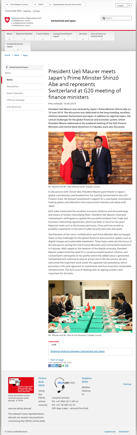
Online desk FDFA (42, 382)
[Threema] (60, 365)
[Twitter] (53, 365)
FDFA (40, 4)
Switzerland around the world (67, 4)
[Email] (66, 365)
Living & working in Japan (62, 34)
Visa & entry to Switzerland (98, 34)
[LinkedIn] (57, 365)
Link (52, 344)
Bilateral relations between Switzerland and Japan (78, 351)
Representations (24, 33)
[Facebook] (50, 365)
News (9, 33)
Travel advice (42, 33)
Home (7, 55)
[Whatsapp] (63, 365)
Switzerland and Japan (15, 45)
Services (83, 33)
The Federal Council (19, 4)
